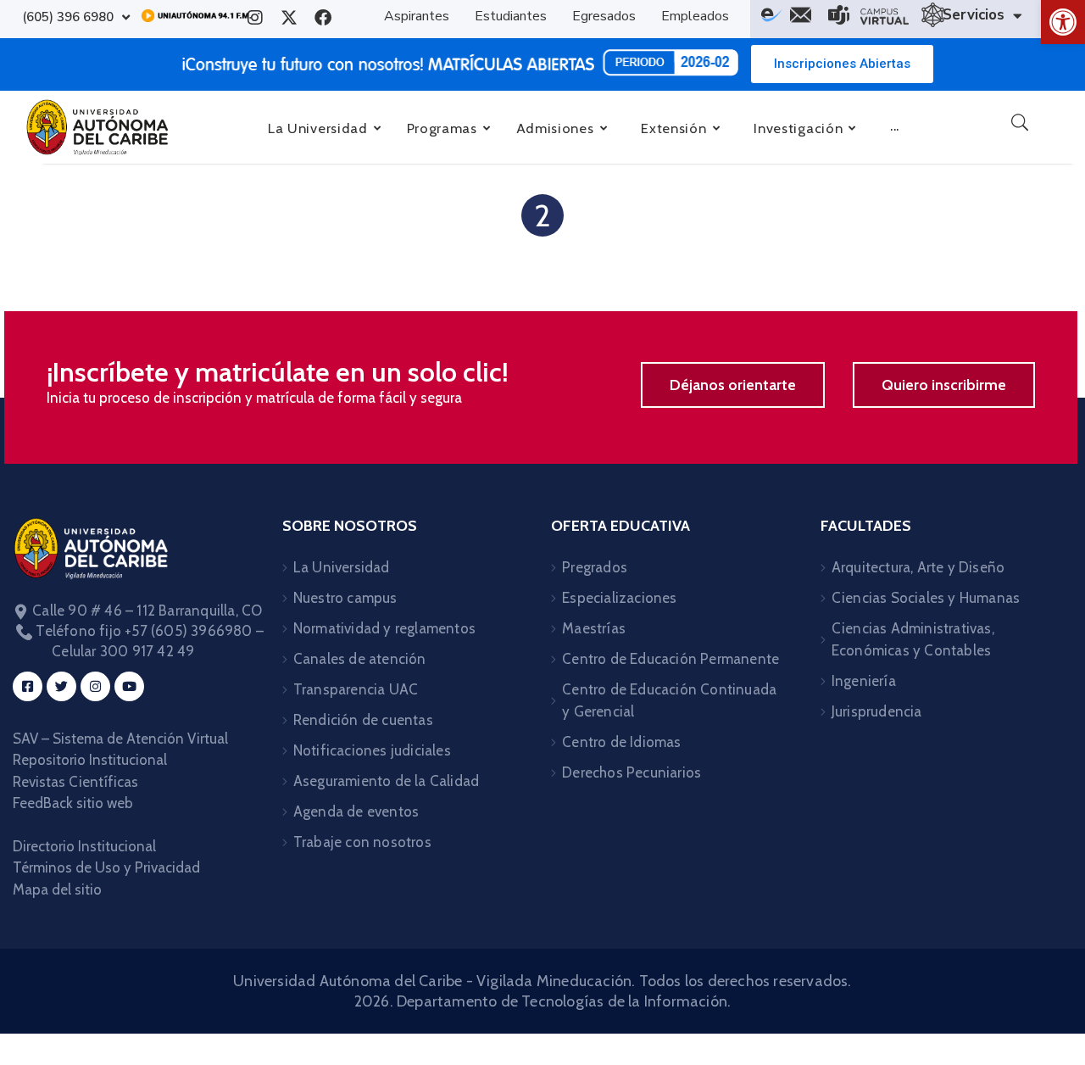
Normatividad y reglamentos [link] (384, 628)
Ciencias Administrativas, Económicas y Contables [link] (913, 639)
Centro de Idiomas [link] (621, 741)
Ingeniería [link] (864, 680)
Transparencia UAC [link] (355, 689)
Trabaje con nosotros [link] (362, 842)
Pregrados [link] (594, 567)
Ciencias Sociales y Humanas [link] (926, 597)
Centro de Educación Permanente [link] (670, 658)
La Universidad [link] (341, 567)
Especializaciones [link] (619, 597)
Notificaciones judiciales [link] (372, 750)
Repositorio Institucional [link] (91, 759)
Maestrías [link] (594, 628)
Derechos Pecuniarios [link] (631, 772)
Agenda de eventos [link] (356, 811)
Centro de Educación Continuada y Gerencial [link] (669, 700)
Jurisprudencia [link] (877, 711)
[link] (1063, 22)
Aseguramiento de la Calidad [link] (386, 780)
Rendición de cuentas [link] (363, 719)
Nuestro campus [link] (345, 597)
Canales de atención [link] (359, 658)
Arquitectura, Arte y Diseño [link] (918, 567)
